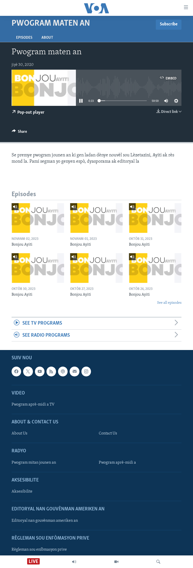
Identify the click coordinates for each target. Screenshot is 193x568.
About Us (19, 433)
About (47, 38)
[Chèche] (158, 561)
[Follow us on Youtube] (39, 371)
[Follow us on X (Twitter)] (28, 371)
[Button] (19, 133)
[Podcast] (63, 371)
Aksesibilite (22, 492)
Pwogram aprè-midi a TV (33, 405)
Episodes (24, 38)
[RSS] (51, 371)
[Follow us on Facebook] (16, 371)
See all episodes (169, 303)
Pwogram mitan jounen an (34, 463)
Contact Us (108, 433)
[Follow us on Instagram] (86, 371)
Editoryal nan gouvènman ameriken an (45, 520)
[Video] (116, 561)
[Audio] (74, 561)
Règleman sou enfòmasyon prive (39, 550)
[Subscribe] (74, 371)
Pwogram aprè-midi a (117, 463)
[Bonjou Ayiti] (38, 218)
